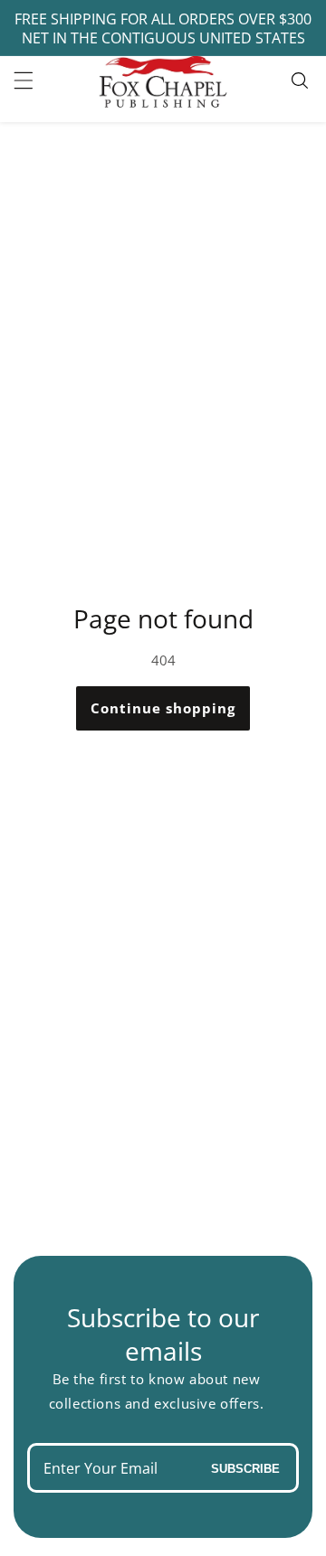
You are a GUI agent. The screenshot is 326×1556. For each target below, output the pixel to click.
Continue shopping (163, 708)
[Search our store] (302, 80)
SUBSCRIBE (245, 1468)
